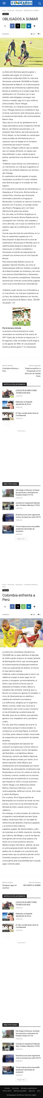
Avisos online (7, 1091)
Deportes (19, 10)
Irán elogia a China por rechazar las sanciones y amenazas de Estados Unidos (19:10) (28, 492)
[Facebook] (12, 26)
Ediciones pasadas (20, 1091)
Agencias (32, 1091)
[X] (17, 26)
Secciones (11, 10)
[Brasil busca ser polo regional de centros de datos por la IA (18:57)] (8, 518)
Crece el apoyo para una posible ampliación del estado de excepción (28, 528)
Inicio (4, 10)
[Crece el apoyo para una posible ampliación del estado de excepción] (8, 529)
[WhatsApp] (23, 26)
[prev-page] (3, 424)
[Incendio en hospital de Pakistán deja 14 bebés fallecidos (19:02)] (8, 506)
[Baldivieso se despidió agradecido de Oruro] (8, 405)
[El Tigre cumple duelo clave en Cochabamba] (8, 416)
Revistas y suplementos (29, 1088)
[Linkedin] (28, 26)
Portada (7, 1088)
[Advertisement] (21, 454)
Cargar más (21, 539)
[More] (34, 26)
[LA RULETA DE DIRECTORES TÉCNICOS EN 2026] (8, 393)
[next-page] (7, 424)
